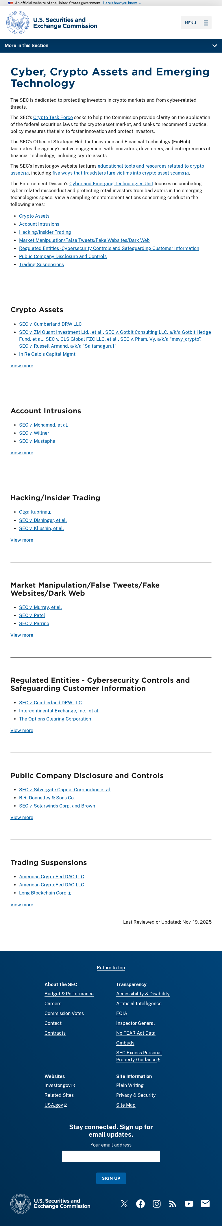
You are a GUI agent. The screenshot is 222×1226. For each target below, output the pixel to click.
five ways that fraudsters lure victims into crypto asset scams (118, 173)
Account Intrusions (39, 224)
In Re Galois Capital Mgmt (47, 354)
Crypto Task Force (53, 117)
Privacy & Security (136, 1095)
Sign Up (111, 1178)
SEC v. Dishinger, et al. (43, 520)
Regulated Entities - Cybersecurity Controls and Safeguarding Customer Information (109, 248)
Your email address (111, 1145)
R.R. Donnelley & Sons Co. (47, 798)
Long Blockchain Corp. (43, 893)
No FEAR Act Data (136, 1033)
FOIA (121, 1013)
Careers (53, 1003)
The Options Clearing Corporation (55, 719)
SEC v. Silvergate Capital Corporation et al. (65, 789)
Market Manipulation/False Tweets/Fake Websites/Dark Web (84, 240)
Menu (190, 22)
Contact (53, 1023)
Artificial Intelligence (139, 1003)
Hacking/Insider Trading (45, 232)
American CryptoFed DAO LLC (51, 876)
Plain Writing (130, 1085)
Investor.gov (58, 1085)
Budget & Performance (69, 994)
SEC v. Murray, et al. (40, 607)
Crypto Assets (34, 216)
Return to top (111, 968)
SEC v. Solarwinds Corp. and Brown (57, 806)
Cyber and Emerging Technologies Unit (111, 183)
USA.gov (54, 1105)
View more (21, 365)
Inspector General (135, 1023)
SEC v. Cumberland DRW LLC (50, 324)
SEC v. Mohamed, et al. (43, 425)
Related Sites (59, 1095)
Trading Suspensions (41, 264)
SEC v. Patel (32, 615)
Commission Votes (64, 1013)
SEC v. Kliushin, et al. (41, 528)
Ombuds (125, 1043)
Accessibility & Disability (143, 994)
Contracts (55, 1033)
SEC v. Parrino (34, 623)
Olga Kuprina (33, 512)
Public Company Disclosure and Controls (63, 256)
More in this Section (26, 45)
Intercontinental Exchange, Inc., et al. (59, 711)
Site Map (126, 1105)
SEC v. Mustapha (37, 441)
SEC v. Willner (34, 433)
